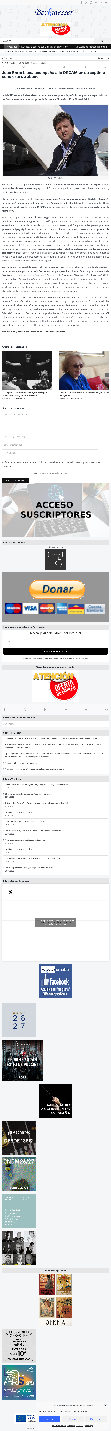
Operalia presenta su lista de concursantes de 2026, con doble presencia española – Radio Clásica (43, 753)
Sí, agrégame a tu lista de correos (50, 472)
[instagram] (91, 2)
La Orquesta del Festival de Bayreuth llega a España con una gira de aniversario (36, 784)
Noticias (43, 63)
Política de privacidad (75, 1425)
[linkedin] (101, 2)
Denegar (72, 1419)
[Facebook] (4, 709)
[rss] (106, 2)
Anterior (8, 58)
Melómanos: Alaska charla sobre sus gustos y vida (25, 840)
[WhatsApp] (65, 709)
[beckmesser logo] (54, 6)
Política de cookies (59, 1425)
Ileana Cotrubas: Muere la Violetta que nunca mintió (43, 769)
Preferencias (96, 1419)
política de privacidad (60, 658)
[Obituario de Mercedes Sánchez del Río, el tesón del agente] (84, 352)
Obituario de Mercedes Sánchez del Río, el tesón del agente (73, 46)
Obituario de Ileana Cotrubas (25, 763)
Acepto (49, 1419)
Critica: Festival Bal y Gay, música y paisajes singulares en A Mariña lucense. (35, 831)
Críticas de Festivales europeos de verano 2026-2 (78, 738)
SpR (6, 63)
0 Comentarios (19, 398)
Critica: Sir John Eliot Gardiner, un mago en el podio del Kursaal (30, 867)
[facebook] (81, 2)
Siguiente (102, 58)
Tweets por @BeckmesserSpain (55, 922)
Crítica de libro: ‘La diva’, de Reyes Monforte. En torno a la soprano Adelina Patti (36, 803)
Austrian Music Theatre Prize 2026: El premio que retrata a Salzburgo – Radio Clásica (38, 744)
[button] (105, 1405)
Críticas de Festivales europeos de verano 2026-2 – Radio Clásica (30, 738)
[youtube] (96, 2)
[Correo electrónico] (106, 709)
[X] (24, 709)
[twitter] (86, 2)
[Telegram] (86, 709)
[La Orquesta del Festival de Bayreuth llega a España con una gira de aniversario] (27, 352)
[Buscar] (102, 41)
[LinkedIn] (45, 709)
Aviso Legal (89, 1425)
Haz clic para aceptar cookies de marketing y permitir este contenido (55, 922)
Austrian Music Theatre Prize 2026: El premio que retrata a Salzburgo (32, 858)
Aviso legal (30, 1428)
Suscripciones (55, 547)
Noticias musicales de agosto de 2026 (20, 812)
